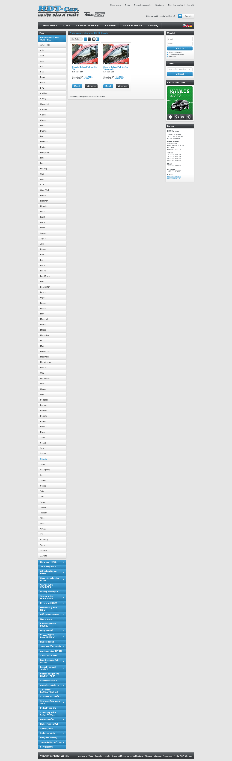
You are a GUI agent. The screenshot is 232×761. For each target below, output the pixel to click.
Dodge (43, 147)
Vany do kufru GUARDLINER (46, 597)
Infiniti (42, 217)
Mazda (43, 330)
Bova (42, 82)
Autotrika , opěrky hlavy (51, 685)
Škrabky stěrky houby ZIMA (50, 702)
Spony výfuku (46, 728)
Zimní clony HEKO (48, 562)
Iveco (42, 228)
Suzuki (43, 486)
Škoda (43, 454)
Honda (43, 195)
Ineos (42, 212)
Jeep (42, 244)
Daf (41, 136)
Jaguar (43, 238)
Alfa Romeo (45, 45)
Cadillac (43, 93)
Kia (41, 260)
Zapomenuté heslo (176, 54)
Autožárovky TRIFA (49, 656)
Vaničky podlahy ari (49, 592)
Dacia (42, 125)
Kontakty (153, 25)
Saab (42, 437)
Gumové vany (46, 619)
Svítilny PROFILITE (48, 681)
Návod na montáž (132, 25)
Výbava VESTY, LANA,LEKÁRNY (47, 636)
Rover (42, 432)
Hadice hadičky (47, 719)
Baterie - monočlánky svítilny (49, 661)
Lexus (42, 292)
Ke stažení (110, 25)
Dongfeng (44, 152)
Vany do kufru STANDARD (46, 586)
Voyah (43, 529)
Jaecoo (43, 233)
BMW (42, 77)
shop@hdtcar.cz (173, 178)
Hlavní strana (50, 25)
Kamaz (43, 249)
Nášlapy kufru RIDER (49, 614)
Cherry (43, 99)
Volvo (42, 523)
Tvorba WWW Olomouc (183, 756)
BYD (42, 88)
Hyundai (44, 206)
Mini (42, 346)
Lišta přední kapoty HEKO (48, 572)
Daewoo (44, 131)
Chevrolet (44, 104)
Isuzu (42, 222)
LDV (42, 281)
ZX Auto (43, 556)
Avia (42, 61)
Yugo (42, 545)
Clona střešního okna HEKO (49, 579)
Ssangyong (45, 470)
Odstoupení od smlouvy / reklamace (158, 756)
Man (42, 314)
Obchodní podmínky (87, 25)
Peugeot (44, 400)
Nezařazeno (45, 362)
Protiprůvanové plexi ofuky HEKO (49, 39)
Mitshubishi (45, 351)
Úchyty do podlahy (48, 738)
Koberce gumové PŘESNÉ (48, 625)
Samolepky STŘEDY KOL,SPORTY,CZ (49, 713)
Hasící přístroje (47, 642)
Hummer (44, 201)
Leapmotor (45, 287)
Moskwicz (44, 357)
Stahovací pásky (47, 733)
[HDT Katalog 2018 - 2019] (180, 120)
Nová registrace (175, 52)
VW (41, 534)
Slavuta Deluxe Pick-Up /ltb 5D (84, 68)
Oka (42, 373)
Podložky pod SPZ (48, 708)
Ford (42, 163)
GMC (42, 185)
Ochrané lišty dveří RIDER (48, 609)
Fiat (41, 158)
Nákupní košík (152, 16)
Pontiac (43, 411)
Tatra (42, 497)
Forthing (43, 169)
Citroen (43, 115)
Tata (42, 491)
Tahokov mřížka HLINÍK (50, 646)
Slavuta (43, 459)
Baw (42, 72)
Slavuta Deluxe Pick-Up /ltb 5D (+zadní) (115, 68)
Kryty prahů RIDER (48, 603)
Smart (42, 464)
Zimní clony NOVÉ (48, 567)
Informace (91, 86)
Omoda (43, 389)
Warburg (44, 540)
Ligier (42, 298)
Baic (42, 66)
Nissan (43, 368)
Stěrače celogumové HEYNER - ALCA (49, 675)
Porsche (43, 416)
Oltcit (42, 384)
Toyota (43, 507)
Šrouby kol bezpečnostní (51, 742)
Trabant (43, 513)
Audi (42, 56)
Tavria (42, 502)
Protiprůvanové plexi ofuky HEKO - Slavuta (89, 33)
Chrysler (44, 109)
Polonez (43, 405)
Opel (42, 394)
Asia (42, 50)
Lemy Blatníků (46, 630)
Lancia (43, 271)
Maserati (44, 319)
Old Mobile (45, 378)
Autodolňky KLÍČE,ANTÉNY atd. (49, 691)
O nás (66, 25)
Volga (42, 518)
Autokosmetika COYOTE (51, 651)
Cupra (43, 120)
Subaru (43, 480)
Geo (42, 179)
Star (42, 475)
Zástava (43, 550)
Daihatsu (44, 142)
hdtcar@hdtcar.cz (174, 176)
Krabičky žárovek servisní (48, 668)
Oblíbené (172, 57)
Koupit (77, 86)
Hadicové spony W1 (49, 724)
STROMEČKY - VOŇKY (50, 697)
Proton (43, 421)
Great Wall (44, 190)
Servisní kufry (46, 747)
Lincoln (43, 303)
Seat (42, 448)
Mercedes (44, 335)
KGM (42, 255)
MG (41, 341)
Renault (43, 427)
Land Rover (45, 276)
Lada (42, 265)
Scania (43, 443)
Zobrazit (188, 16)
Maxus (43, 324)
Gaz (42, 174)
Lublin (43, 308)
